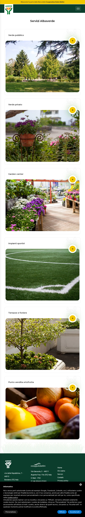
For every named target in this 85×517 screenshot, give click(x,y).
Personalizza (11, 512)
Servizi (60, 474)
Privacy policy (62, 481)
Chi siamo (61, 471)
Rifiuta (62, 512)
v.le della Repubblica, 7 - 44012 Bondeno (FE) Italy (13, 476)
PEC (39, 478)
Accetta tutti (74, 512)
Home (59, 468)
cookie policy (13, 497)
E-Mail (33, 478)
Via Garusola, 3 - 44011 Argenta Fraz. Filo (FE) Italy (41, 473)
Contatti (60, 477)
